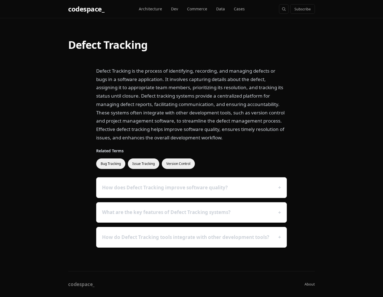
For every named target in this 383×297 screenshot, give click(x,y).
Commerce (197, 8)
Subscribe (302, 8)
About (309, 284)
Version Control (178, 163)
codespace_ (86, 8)
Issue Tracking (143, 163)
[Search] (284, 9)
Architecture (150, 8)
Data (220, 8)
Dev (174, 8)
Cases (239, 8)
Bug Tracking (111, 163)
